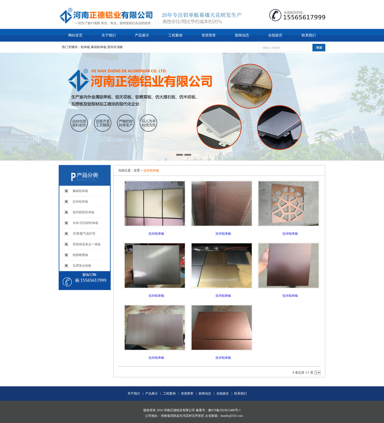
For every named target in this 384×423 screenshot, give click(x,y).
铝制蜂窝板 (80, 255)
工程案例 (175, 35)
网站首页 (75, 35)
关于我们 (109, 35)
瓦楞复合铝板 (82, 265)
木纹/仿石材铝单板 (85, 223)
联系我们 (309, 35)
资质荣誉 (209, 35)
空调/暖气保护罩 (84, 233)
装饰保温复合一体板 (87, 244)
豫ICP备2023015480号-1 (224, 410)
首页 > (139, 170)
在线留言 (275, 35)
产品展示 (142, 35)
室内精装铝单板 (83, 212)
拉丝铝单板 (80, 201)
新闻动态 (242, 35)
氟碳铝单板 (80, 191)
